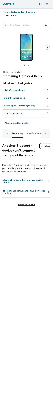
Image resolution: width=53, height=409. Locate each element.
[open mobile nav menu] (47, 4)
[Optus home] (8, 4)
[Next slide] (47, 47)
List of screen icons (14, 90)
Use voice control (13, 113)
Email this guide (26, 205)
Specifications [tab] (33, 133)
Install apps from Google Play (19, 106)
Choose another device (16, 123)
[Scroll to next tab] (45, 133)
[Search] (41, 4)
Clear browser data (14, 98)
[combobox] (24, 25)
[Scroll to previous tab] (7, 133)
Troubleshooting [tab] (14, 133)
